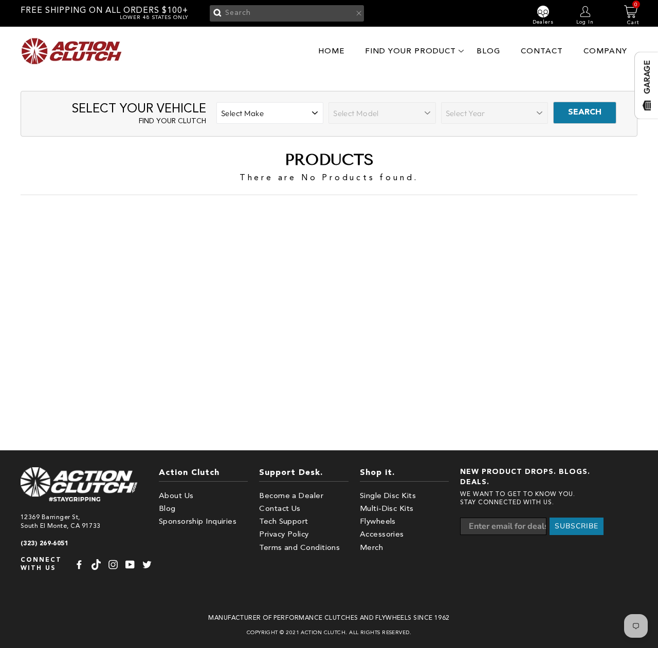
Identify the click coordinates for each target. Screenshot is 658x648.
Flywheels (378, 522)
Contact (542, 51)
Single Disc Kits (388, 496)
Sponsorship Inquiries (197, 522)
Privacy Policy (283, 535)
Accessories (382, 535)
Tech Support (283, 522)
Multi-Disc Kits (387, 509)
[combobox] (287, 13)
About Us (176, 496)
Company (605, 51)
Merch (371, 548)
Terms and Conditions (299, 548)
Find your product (410, 51)
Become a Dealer (291, 496)
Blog (488, 51)
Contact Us (280, 509)
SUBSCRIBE (576, 526)
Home (331, 51)
